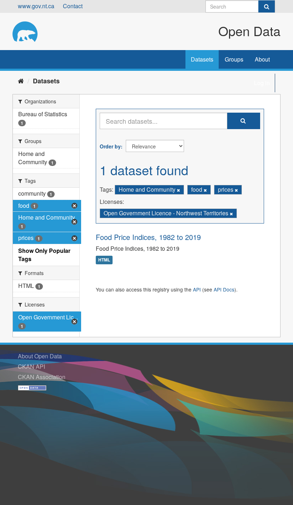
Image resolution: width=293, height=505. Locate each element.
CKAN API (31, 366)
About (262, 59)
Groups (234, 59)
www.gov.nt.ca (36, 6)
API (197, 289)
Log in (262, 83)
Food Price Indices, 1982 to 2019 (148, 237)
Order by (110, 146)
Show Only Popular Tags (44, 254)
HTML (104, 260)
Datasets (202, 59)
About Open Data (40, 356)
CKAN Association (41, 377)
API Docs (224, 289)
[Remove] (178, 190)
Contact (73, 6)
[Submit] (266, 6)
